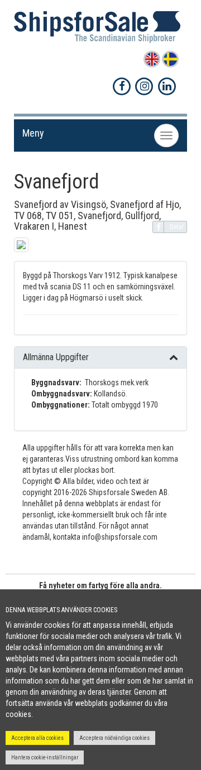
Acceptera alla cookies (37, 738)
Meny (33, 133)
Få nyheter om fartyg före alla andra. (100, 585)
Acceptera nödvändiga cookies (114, 738)
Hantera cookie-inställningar (44, 757)
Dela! (177, 227)
